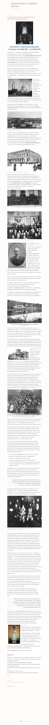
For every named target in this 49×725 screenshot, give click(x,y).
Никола (28, 380)
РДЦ (24, 682)
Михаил (30, 387)
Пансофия (17, 422)
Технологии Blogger (25, 721)
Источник (8, 675)
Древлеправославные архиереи (17, 682)
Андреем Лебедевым (19, 361)
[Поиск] (41, 3)
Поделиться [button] (9, 680)
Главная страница (16, 9)
